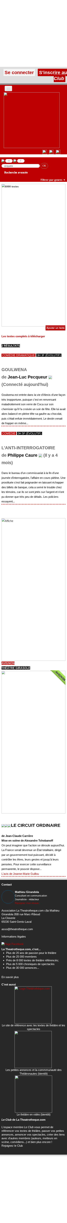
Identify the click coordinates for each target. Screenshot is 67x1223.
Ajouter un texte (55, 328)
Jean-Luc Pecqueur (27, 377)
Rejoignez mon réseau (27, 903)
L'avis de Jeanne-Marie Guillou (20, 873)
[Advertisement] (33, 33)
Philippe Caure (22, 455)
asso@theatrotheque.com (17, 929)
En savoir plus (10, 977)
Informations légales (13, 936)
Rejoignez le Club (12, 1145)
